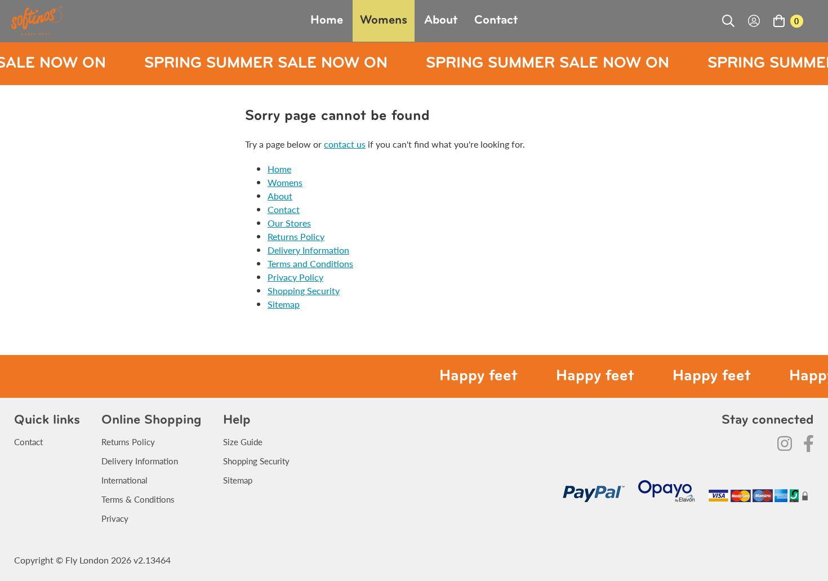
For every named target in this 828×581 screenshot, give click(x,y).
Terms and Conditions (310, 263)
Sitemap (284, 304)
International (124, 480)
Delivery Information (308, 249)
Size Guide (242, 441)
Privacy (114, 518)
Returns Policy (296, 236)
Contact (496, 20)
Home (326, 20)
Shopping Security (304, 290)
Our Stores (289, 222)
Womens (383, 20)
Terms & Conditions (138, 499)
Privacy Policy (295, 276)
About (440, 20)
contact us (345, 144)
